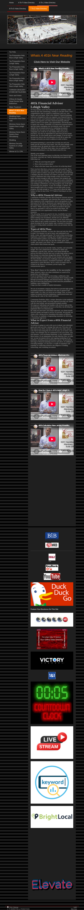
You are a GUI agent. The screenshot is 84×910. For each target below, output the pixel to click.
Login (75, 907)
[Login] (52, 557)
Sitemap (15, 907)
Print (11, 907)
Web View (74, 909)
